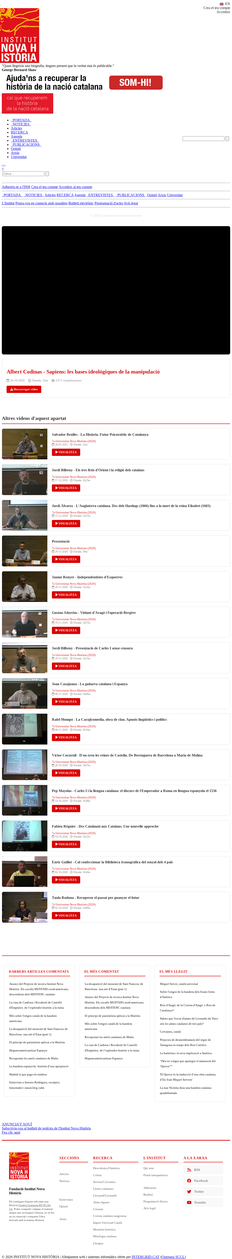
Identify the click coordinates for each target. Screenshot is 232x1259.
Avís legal (131, 203)
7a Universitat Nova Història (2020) (74, 441)
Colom (97, 1175)
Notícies (64, 1181)
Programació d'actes (108, 203)
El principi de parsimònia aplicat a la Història (37, 1042)
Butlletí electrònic (81, 203)
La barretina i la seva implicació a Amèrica (186, 1053)
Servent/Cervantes (104, 1182)
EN (227, 4)
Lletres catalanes (103, 1188)
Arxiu (62, 1219)
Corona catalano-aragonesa (109, 1216)
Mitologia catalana (104, 1236)
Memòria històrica (104, 1229)
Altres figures (101, 1202)
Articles (64, 1174)
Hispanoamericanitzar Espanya (28, 1050)
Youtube (200, 1202)
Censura (98, 1209)
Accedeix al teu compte (75, 187)
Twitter (199, 1191)
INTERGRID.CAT (146, 1257)
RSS (197, 1170)
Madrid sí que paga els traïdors (28, 1074)
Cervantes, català (170, 1031)
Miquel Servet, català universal (179, 984)
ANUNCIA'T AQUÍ (17, 1124)
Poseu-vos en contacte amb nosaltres (41, 203)
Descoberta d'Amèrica (106, 1168)
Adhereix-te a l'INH (16, 187)
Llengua (98, 1243)
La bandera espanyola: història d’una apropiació (38, 1066)
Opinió (63, 1206)
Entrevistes (66, 1199)
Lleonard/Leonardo (105, 1195)
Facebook (201, 1180)
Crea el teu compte (216, 8)
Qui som (148, 1168)
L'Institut (8, 203)
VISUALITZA (67, 452)
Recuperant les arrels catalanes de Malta (33, 1058)
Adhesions (149, 1188)
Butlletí (148, 1194)
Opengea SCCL (173, 1257)
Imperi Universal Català (107, 1222)
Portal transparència (155, 1175)
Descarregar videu (25, 389)
